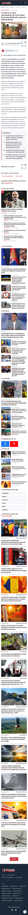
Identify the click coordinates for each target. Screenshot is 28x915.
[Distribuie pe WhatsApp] (22, 45)
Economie (6, 220)
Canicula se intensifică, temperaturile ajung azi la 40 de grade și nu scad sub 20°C (13, 824)
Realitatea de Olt (15, 895)
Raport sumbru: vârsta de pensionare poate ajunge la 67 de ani (19, 432)
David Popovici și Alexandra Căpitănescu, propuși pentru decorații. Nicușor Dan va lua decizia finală (13, 542)
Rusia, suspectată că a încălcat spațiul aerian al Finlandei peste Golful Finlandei (13, 853)
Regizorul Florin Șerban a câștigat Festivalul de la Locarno (12, 210)
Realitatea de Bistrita (17, 891)
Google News (9, 183)
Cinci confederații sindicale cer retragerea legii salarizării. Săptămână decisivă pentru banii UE (13, 403)
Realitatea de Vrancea (6, 891)
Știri (7, 7)
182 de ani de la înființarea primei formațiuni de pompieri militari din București (14, 237)
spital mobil (19, 176)
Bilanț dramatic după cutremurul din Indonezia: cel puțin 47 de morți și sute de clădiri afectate (15, 224)
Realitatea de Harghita (6, 893)
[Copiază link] (22, 42)
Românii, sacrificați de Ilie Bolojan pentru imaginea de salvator (19, 343)
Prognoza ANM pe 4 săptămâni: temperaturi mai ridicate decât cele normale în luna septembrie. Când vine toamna (13, 768)
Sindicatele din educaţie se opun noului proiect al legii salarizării (15, 151)
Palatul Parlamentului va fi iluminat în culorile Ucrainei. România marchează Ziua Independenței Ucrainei (14, 144)
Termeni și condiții (11, 875)
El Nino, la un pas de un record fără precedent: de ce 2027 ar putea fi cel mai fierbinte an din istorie (14, 627)
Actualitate (12, 7)
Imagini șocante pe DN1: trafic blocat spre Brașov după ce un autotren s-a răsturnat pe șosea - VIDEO (13, 711)
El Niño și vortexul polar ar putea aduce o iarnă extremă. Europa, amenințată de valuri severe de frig (14, 796)
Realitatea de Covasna (16, 888)
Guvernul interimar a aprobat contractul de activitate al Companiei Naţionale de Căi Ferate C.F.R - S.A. (13, 682)
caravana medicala (7, 176)
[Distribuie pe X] (25, 45)
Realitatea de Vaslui (18, 900)
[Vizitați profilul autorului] (2, 44)
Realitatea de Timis (17, 893)
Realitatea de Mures (6, 888)
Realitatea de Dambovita (7, 900)
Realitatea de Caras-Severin (7, 898)
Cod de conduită (18, 877)
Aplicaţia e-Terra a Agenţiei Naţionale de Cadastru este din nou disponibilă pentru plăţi (13, 739)
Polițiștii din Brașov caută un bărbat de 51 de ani (19, 475)
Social (5, 240)
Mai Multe (14, 859)
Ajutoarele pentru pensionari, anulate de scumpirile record (18, 425)
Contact (3, 875)
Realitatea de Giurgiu (6, 895)
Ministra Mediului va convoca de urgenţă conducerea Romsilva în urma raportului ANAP (15, 217)
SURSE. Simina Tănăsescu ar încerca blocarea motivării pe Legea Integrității (19, 351)
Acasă (4, 7)
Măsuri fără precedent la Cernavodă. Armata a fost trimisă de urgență (19, 411)
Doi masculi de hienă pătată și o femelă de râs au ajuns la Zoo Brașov (13, 655)
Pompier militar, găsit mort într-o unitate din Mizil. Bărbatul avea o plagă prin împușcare (13, 570)
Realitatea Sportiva (14, 886)
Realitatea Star (22, 886)
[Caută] (20, 3)
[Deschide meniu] (25, 3)
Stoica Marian (23, 651)
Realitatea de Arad (19, 898)
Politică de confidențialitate (7, 877)
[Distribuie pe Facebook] (25, 42)
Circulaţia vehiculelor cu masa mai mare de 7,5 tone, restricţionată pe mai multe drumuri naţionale (15, 156)
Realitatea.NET (5, 886)
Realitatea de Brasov (16, 43)
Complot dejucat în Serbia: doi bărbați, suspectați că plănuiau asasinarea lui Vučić (14, 137)
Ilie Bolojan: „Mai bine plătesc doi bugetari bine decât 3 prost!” (19, 418)
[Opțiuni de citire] (25, 911)
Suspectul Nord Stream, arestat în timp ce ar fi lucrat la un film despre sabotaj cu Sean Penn (18, 306)
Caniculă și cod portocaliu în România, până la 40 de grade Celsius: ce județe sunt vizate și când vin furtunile (13, 599)
